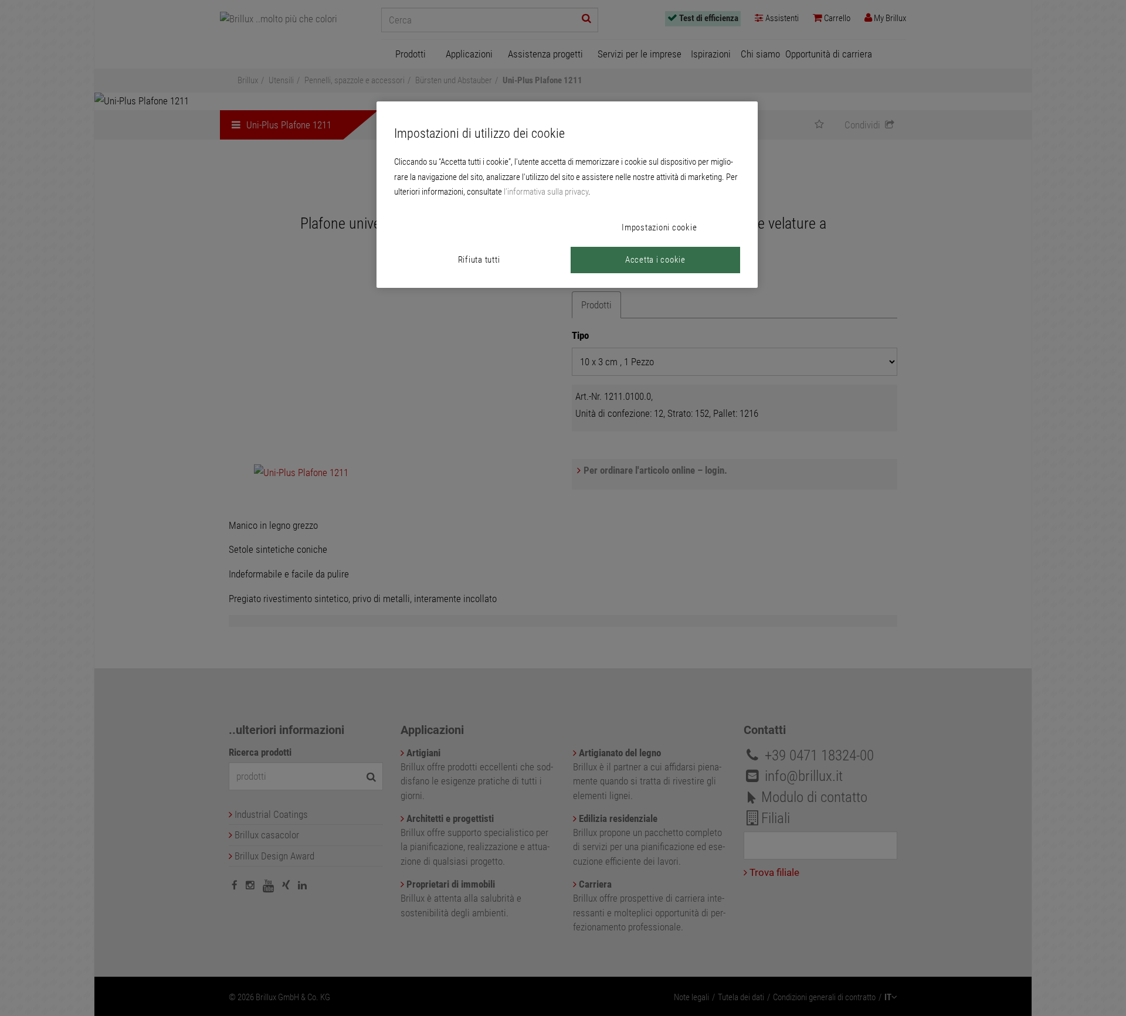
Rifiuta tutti (479, 259)
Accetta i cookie (655, 259)
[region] (567, 194)
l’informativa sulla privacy (546, 191)
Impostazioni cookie (659, 227)
